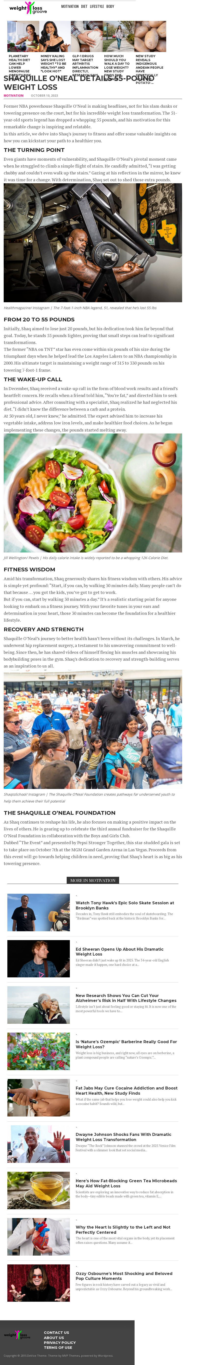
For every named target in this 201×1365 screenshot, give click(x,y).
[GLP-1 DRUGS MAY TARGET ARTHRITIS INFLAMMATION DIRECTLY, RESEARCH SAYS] (87, 36)
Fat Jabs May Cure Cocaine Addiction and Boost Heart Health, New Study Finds (126, 1091)
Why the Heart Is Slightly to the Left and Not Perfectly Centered (123, 1230)
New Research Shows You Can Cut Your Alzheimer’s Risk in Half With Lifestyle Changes (126, 998)
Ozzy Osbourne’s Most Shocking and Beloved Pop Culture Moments (124, 1276)
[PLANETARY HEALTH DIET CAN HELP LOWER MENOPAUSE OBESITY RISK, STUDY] (23, 36)
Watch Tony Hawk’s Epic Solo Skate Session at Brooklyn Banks (125, 905)
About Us (54, 1338)
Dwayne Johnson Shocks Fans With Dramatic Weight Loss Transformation (123, 1137)
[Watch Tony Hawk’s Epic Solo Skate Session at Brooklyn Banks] (38, 929)
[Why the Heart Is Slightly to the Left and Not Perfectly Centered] (38, 1254)
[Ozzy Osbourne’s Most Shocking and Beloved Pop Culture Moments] (38, 1300)
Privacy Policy (60, 1342)
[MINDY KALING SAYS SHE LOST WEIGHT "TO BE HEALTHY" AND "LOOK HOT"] (55, 36)
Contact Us (56, 1332)
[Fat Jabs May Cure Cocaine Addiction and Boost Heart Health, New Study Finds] (38, 1115)
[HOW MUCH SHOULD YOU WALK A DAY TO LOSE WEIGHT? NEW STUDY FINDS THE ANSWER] (119, 36)
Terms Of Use (58, 1347)
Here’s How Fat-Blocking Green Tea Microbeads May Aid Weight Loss (126, 1183)
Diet (84, 6)
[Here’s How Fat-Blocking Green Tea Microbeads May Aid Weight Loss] (38, 1207)
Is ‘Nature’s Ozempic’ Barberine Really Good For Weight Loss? (126, 1044)
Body (110, 6)
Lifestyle (97, 6)
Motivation (70, 6)
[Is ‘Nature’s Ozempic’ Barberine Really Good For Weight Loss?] (38, 1068)
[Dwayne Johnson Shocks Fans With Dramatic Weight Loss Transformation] (38, 1161)
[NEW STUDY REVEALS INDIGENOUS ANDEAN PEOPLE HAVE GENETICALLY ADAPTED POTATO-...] (150, 36)
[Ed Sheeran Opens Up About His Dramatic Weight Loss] (38, 976)
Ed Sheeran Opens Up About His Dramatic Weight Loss (119, 952)
